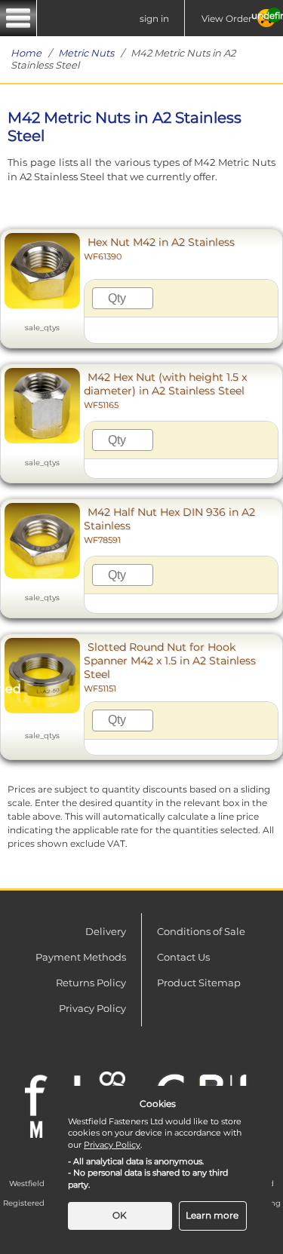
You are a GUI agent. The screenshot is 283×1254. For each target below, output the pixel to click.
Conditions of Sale (201, 931)
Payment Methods (80, 957)
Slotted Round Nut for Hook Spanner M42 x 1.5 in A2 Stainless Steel (170, 667)
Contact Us (183, 957)
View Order (226, 18)
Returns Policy (91, 983)
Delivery (105, 931)
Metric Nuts (86, 53)
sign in (154, 18)
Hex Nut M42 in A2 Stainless (159, 248)
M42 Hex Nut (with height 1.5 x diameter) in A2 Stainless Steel (165, 390)
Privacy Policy (92, 1008)
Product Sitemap (199, 983)
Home (26, 53)
